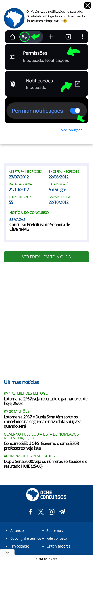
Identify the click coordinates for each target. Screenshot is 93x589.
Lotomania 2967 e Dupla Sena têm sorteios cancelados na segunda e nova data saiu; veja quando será (42, 422)
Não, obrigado (72, 130)
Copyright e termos (25, 538)
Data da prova (20, 184)
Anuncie (17, 530)
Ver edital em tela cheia (46, 256)
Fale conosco (57, 538)
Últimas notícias (21, 381)
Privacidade (19, 546)
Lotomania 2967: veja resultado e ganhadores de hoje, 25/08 (45, 401)
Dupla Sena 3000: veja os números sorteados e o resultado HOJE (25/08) (45, 464)
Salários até (58, 184)
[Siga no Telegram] (62, 511)
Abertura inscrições (25, 171)
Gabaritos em (59, 197)
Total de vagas (21, 197)
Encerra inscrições (64, 171)
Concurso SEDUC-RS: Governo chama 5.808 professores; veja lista (41, 446)
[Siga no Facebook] (30, 511)
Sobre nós (55, 530)
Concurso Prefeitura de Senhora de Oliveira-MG (39, 227)
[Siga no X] (41, 511)
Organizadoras (58, 546)
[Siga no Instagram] (51, 511)
